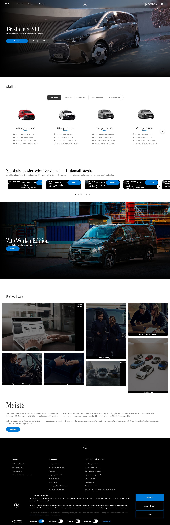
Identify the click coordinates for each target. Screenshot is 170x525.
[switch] (60, 521)
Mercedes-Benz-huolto (93, 471)
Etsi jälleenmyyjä (17, 467)
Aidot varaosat (90, 482)
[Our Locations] (162, 4)
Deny (149, 514)
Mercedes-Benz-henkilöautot (22, 475)
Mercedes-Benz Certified (56, 489)
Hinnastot (51, 471)
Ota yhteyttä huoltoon (92, 467)
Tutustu (25, 131)
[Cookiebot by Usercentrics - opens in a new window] (16, 521)
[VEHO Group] (85, 4)
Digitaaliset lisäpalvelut (93, 475)
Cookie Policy (35, 515)
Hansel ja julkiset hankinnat (57, 486)
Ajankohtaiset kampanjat (56, 467)
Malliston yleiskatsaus (19, 464)
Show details (106, 521)
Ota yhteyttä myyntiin (55, 475)
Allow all (150, 497)
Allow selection (149, 506)
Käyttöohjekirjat (90, 478)
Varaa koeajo (52, 482)
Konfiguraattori (53, 464)
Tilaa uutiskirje (17, 471)
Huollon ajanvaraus (91, 464)
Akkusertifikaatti (90, 486)
